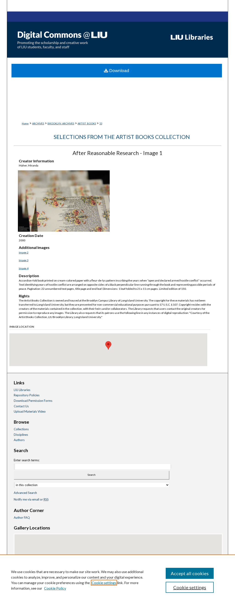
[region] (117, 579)
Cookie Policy (55, 588)
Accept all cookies (190, 573)
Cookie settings (104, 582)
